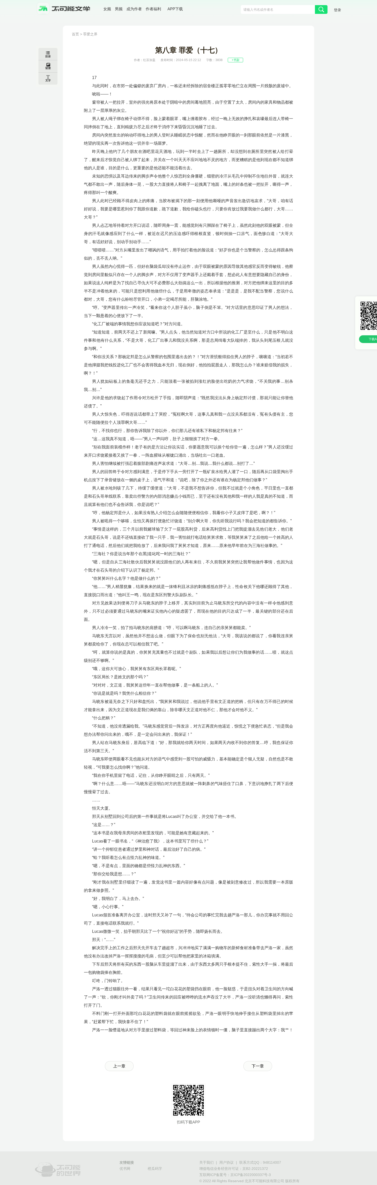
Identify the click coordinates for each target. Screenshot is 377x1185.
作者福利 (153, 9)
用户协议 (226, 1162)
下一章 (258, 1066)
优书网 (125, 1169)
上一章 (119, 1066)
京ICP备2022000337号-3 (250, 1175)
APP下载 (175, 9)
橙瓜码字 (155, 1169)
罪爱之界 (90, 34)
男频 (119, 9)
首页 (75, 34)
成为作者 (134, 9)
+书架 (236, 60)
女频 (107, 9)
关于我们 (206, 1162)
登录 (337, 10)
